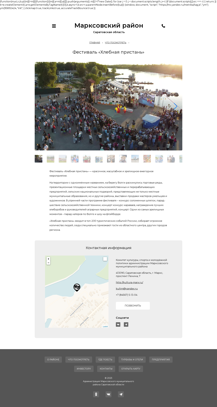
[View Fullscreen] (105, 259)
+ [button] (48, 258)
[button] (175, 106)
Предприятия (161, 359)
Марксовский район (108, 25)
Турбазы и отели (132, 359)
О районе (53, 359)
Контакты (106, 368)
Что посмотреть (78, 359)
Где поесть (105, 359)
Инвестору (84, 368)
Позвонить (133, 305)
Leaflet (105, 326)
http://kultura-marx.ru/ (129, 282)
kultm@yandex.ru (127, 288)
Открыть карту (130, 368)
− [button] (48, 262)
